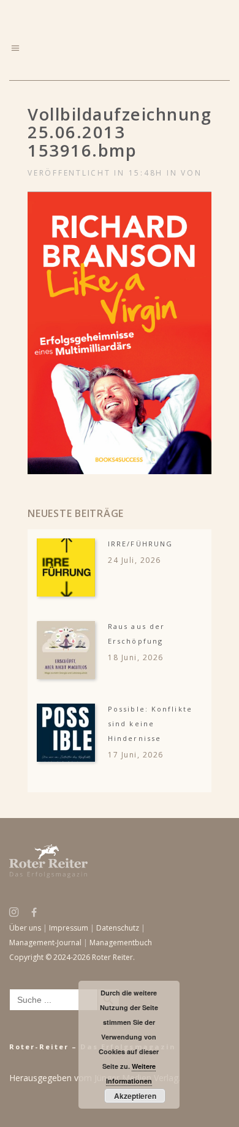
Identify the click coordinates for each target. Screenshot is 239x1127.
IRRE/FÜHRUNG (140, 543)
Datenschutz (117, 928)
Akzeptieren (135, 1095)
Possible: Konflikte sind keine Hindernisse (150, 723)
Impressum (68, 928)
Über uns (25, 928)
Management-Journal (45, 942)
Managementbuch (120, 942)
